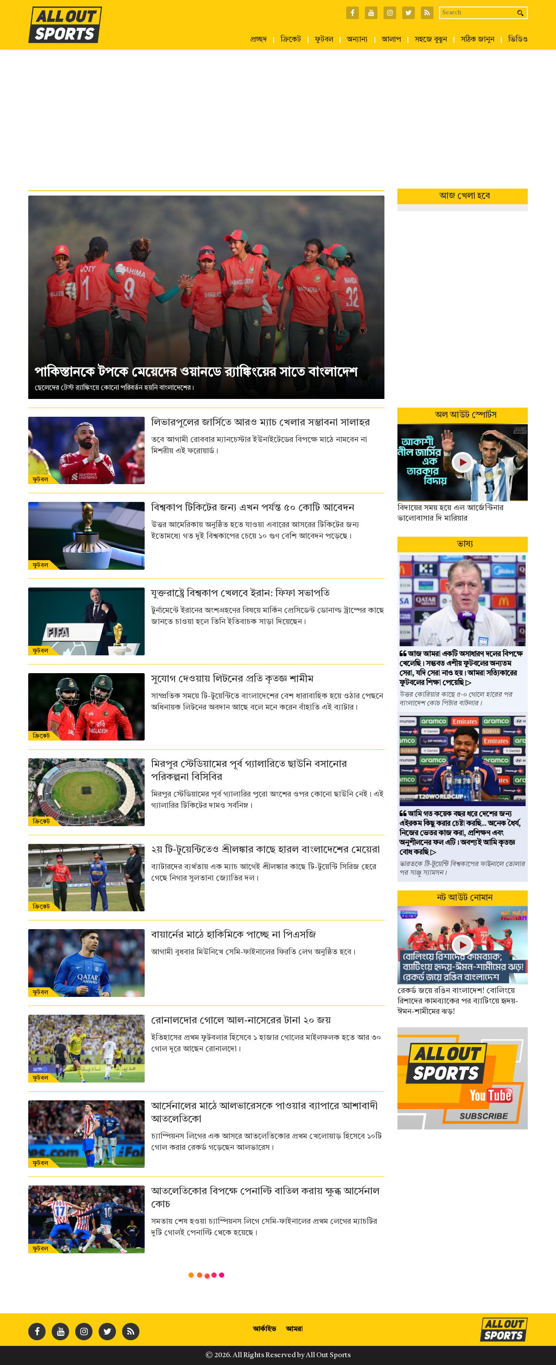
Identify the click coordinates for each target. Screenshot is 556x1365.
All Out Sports (328, 1355)
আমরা (294, 1329)
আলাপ (391, 40)
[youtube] (60, 1331)
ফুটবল (324, 40)
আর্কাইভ (264, 1329)
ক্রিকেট (291, 40)
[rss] (130, 1331)
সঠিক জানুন (477, 40)
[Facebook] (37, 1331)
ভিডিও (518, 40)
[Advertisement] (278, 115)
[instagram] (84, 1331)
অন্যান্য (357, 40)
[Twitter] (107, 1331)
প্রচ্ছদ (258, 40)
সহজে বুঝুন (431, 40)
